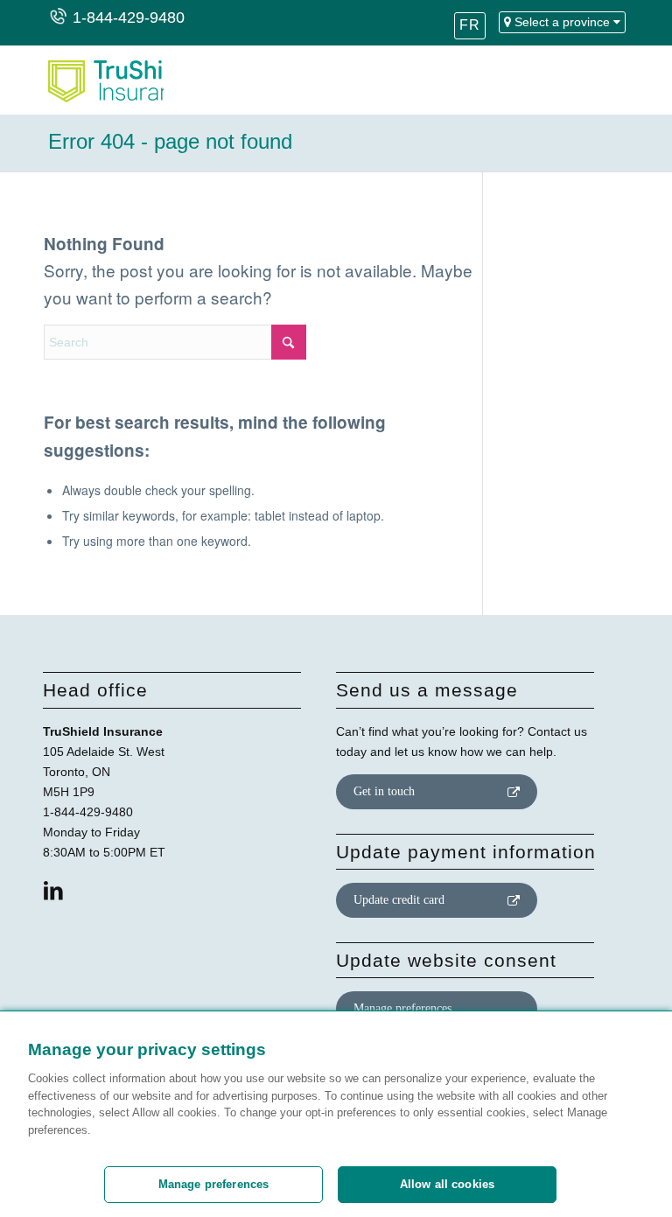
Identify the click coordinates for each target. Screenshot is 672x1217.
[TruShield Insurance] (104, 80)
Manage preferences (403, 1008)
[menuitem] (470, 30)
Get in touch (384, 791)
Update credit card (399, 899)
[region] (336, 1114)
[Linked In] (53, 890)
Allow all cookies (447, 1184)
